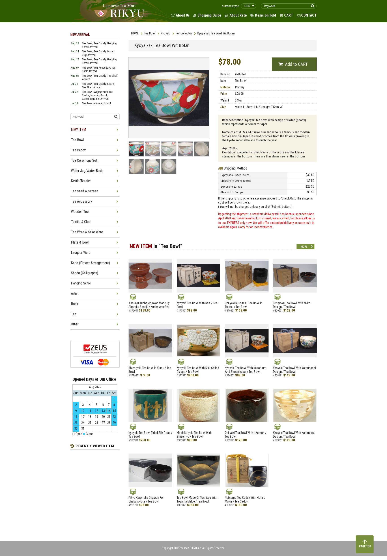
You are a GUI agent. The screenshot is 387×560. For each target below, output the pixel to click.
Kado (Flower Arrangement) (90, 263)
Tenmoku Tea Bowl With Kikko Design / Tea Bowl (291, 305)
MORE (304, 246)
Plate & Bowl (80, 242)
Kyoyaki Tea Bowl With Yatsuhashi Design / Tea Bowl (294, 369)
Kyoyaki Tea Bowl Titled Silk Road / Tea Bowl (150, 434)
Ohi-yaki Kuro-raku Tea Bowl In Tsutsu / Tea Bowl (243, 305)
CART (288, 15)
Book (74, 304)
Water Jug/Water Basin (87, 171)
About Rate (238, 15)
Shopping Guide (209, 15)
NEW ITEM (78, 129)
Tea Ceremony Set (84, 160)
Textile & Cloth (81, 222)
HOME (135, 33)
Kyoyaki (165, 33)
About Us (183, 15)
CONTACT (309, 15)
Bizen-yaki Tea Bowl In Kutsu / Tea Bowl (150, 369)
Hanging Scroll (81, 283)
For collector (184, 33)
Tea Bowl (149, 33)
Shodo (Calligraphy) (84, 273)
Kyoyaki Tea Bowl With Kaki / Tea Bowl (197, 305)
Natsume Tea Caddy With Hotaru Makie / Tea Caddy (245, 499)
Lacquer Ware (80, 252)
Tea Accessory (81, 201)
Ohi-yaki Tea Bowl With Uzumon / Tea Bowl (245, 434)
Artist (75, 293)
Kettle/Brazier (81, 181)
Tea (73, 314)
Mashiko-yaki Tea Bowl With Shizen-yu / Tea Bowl (194, 434)
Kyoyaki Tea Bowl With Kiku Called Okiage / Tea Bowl (198, 369)
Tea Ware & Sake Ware (87, 232)
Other (75, 324)
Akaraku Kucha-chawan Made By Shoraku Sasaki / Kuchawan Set (149, 305)
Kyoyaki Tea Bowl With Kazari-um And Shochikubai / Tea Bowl (245, 369)
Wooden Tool (80, 212)
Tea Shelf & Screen (84, 191)
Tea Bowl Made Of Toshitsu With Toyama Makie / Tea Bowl (197, 499)
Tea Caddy (78, 150)
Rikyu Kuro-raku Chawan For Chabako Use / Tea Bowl (146, 499)
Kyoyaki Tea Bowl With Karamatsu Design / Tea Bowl (294, 434)
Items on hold (265, 15)
